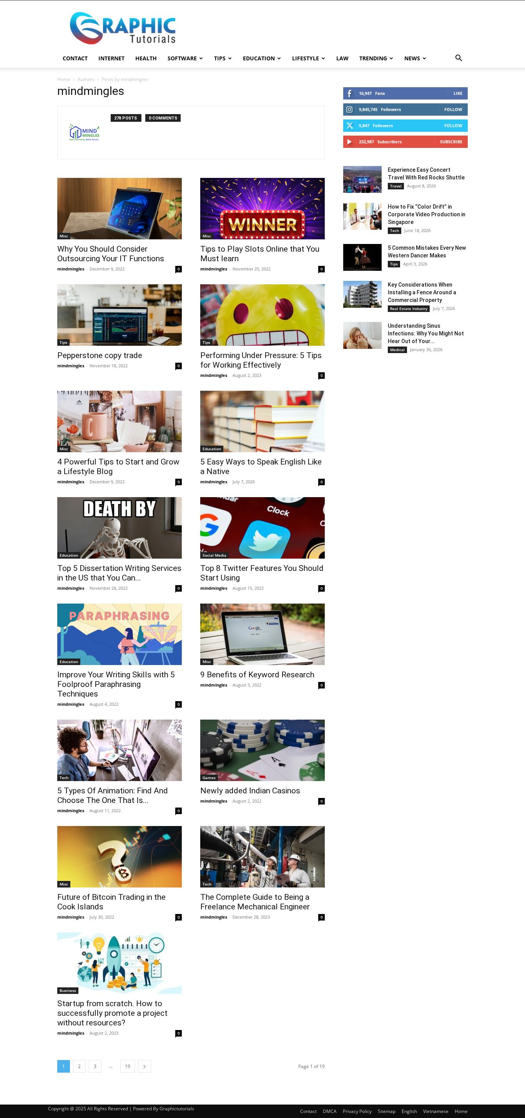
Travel (396, 186)
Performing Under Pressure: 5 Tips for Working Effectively (261, 360)
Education (259, 58)
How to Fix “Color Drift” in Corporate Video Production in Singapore (426, 214)
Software (182, 58)
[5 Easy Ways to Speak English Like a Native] (262, 421)
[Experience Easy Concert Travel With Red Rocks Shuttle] (362, 179)
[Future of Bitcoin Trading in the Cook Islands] (119, 856)
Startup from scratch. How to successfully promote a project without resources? (112, 1013)
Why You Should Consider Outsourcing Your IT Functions (110, 253)
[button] (458, 59)
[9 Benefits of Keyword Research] (262, 634)
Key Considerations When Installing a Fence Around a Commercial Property (422, 292)
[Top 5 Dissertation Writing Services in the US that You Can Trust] (119, 528)
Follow (453, 109)
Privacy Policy (357, 1111)
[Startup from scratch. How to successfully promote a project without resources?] (119, 963)
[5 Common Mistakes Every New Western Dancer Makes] (362, 257)
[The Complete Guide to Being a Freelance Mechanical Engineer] (262, 856)
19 (127, 1066)
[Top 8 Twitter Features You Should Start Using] (262, 528)
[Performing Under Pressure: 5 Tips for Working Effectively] (262, 315)
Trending (373, 58)
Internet (111, 58)
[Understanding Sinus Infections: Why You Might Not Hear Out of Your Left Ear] (362, 335)
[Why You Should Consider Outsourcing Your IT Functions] (119, 208)
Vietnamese (436, 1111)
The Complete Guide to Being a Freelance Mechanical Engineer (255, 901)
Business (68, 990)
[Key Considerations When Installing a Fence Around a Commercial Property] (362, 294)
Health (146, 58)
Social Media (214, 555)
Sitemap (386, 1111)
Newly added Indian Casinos (250, 790)
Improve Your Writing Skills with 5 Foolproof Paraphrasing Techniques (116, 684)
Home (63, 79)
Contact (75, 58)
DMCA (330, 1111)
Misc (64, 236)
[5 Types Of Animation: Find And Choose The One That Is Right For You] (119, 750)
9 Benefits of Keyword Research (257, 674)
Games (209, 777)
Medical (397, 349)
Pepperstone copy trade (99, 355)
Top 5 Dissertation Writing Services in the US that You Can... (119, 573)
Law (342, 58)
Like (458, 93)
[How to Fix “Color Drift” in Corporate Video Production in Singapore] (362, 216)
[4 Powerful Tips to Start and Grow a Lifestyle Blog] (119, 421)
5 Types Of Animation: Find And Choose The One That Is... (112, 795)
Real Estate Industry (408, 308)
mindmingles (70, 269)
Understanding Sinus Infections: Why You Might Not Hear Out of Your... (426, 333)
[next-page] (144, 1066)
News (412, 58)
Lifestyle (305, 58)
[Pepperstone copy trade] (119, 315)
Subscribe (451, 141)
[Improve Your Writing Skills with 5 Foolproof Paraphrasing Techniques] (119, 634)
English (409, 1111)
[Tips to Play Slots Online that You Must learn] (262, 208)
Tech (64, 777)
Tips (220, 58)
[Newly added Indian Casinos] (262, 750)
